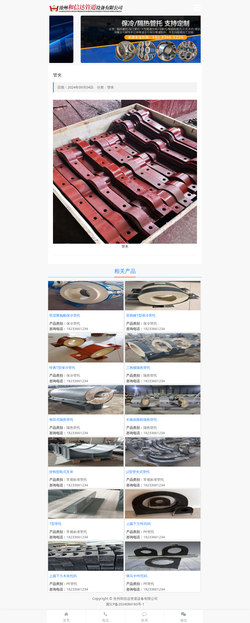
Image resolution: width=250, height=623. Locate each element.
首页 (66, 620)
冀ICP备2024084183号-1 (125, 604)
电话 (105, 620)
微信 (183, 620)
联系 (144, 620)
